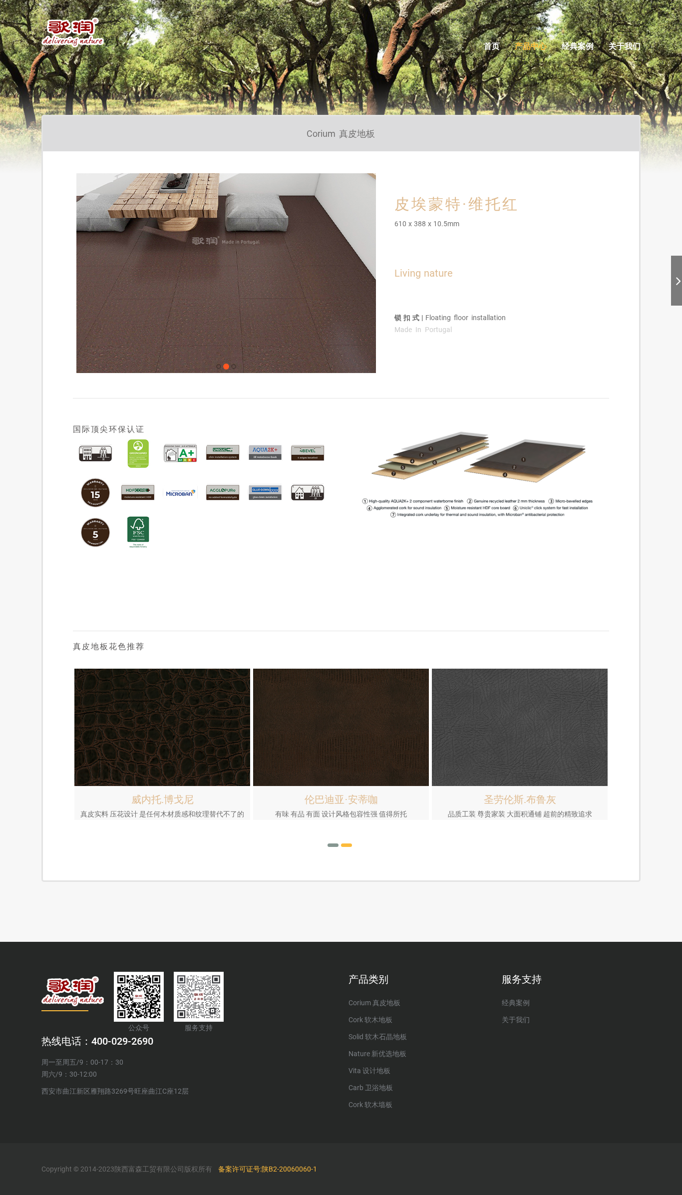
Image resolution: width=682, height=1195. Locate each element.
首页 (492, 46)
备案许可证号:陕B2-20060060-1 (267, 1169)
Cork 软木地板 (370, 1020)
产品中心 (531, 46)
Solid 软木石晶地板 (377, 1037)
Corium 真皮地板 (374, 1003)
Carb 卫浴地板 (370, 1088)
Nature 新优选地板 (377, 1054)
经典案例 (578, 46)
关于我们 (625, 46)
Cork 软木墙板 (370, 1105)
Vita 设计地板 (369, 1071)
